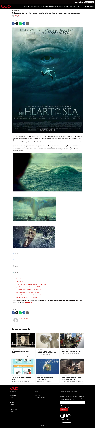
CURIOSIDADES (62, 6)
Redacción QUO (18, 15)
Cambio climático (72, 6)
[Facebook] (13, 23)
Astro (78, 6)
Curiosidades (20, 279)
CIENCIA (25, 6)
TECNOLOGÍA (51, 6)
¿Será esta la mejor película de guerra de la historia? (31, 284)
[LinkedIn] (23, 23)
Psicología (39, 6)
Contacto (37, 393)
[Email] (27, 23)
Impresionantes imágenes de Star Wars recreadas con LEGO (71, 378)
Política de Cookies (39, 399)
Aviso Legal (37, 395)
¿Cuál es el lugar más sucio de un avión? (21, 378)
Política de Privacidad (40, 397)
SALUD (35, 6)
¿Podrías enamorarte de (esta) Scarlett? (28, 287)
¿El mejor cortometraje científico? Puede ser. (29, 289)
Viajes (67, 6)
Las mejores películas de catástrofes (26, 297)
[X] (16, 23)
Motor (82, 6)
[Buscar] (92, 2)
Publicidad (37, 400)
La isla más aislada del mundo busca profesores (45, 378)
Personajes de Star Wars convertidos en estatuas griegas (46, 351)
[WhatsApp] (20, 23)
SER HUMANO (30, 6)
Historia (56, 6)
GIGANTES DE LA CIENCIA (89, 6)
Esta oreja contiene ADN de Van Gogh (21, 351)
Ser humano (19, 281)
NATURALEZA (45, 6)
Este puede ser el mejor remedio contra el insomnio (31, 295)
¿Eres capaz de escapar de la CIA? (71, 351)
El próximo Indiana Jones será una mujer (27, 292)
